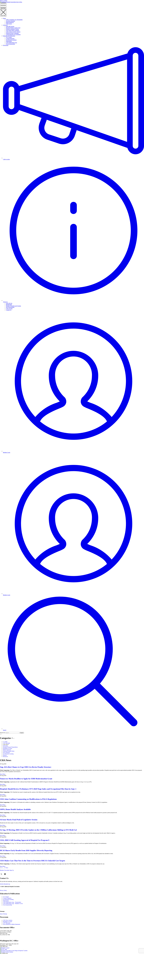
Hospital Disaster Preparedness (10, 747)
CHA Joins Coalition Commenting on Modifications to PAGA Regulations (28, 799)
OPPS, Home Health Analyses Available (15, 809)
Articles (7, 920)
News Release (6, 752)
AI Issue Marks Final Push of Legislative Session (18, 820)
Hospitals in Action (7, 748)
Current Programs (10, 38)
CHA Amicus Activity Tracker (13, 31)
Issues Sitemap (3, 914)
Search (21, 732)
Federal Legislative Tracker (12, 29)
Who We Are (9, 303)
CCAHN (5, 741)
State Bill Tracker (10, 26)
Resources (5, 756)
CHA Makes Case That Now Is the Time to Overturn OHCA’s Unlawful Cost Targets (32, 861)
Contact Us (8, 310)
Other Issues (9, 23)
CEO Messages (6, 923)
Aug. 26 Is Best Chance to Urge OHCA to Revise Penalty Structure (25, 767)
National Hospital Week (8, 751)
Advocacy (5, 25)
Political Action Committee (12, 33)
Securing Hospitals (10, 21)
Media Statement (7, 749)
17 (4, 867)
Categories (7, 738)
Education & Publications (9, 35)
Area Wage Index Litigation (12, 30)
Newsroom (5, 45)
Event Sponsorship (10, 44)
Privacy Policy (3, 890)
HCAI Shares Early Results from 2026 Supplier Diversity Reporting (26, 850)
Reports (5, 755)
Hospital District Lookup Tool (13, 27)
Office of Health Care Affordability (14, 19)
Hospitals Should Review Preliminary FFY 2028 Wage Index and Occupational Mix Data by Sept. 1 (38, 789)
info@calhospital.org (5, 884)
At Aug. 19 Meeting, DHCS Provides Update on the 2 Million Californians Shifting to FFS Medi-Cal (38, 830)
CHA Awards (9, 308)
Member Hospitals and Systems (13, 306)
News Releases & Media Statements (11, 924)
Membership (9, 304)
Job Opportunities (10, 307)
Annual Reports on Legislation (13, 34)
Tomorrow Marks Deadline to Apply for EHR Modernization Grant (26, 779)
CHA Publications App (11, 42)
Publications (9, 41)
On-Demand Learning (11, 40)
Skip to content (3, 0)
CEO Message (6, 743)
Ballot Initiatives (10, 22)
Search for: (2, 732)
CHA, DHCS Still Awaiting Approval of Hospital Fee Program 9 (24, 840)
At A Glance (9, 37)
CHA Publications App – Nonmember (12, 902)
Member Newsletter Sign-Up (7, 870)
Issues (4, 18)
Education (5, 745)
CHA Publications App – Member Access (13, 903)
